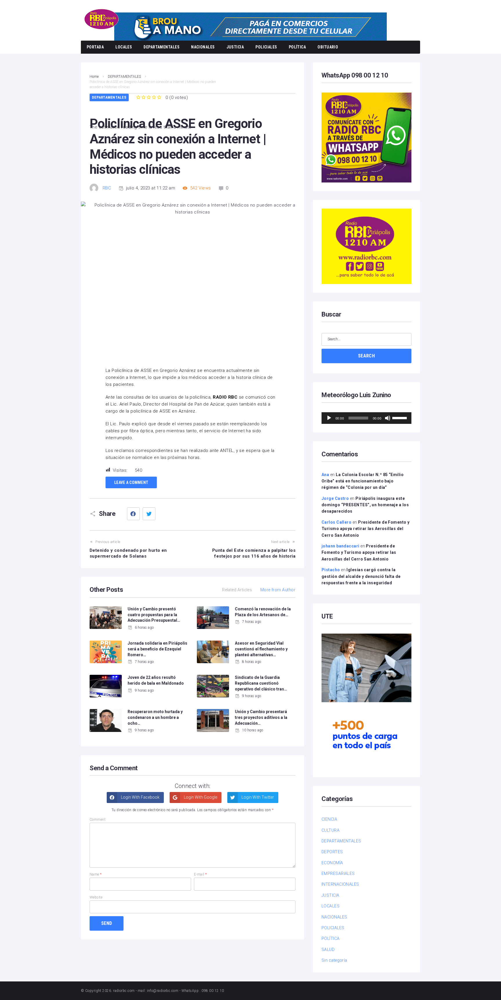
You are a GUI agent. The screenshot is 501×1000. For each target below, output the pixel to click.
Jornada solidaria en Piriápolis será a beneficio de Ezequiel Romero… (157, 649)
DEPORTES (332, 851)
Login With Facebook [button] (139, 797)
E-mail (200, 874)
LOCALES (123, 47)
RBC (107, 188)
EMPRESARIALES (338, 873)
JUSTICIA (235, 47)
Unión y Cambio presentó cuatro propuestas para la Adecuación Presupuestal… (154, 615)
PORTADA (95, 47)
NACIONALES (203, 47)
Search (366, 356)
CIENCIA (329, 819)
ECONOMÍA (332, 862)
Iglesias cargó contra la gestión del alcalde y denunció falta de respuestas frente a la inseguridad (361, 576)
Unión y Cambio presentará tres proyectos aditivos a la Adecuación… (261, 717)
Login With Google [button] (200, 797)
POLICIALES (266, 47)
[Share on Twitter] (149, 513)
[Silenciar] (388, 418)
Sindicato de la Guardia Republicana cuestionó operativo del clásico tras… (261, 683)
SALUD (328, 949)
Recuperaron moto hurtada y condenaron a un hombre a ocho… (155, 717)
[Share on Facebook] (133, 513)
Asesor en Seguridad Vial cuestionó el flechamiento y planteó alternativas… (261, 649)
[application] (366, 418)
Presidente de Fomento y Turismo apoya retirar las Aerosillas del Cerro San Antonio (365, 529)
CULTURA (331, 830)
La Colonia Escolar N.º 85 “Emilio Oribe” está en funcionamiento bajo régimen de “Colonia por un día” (363, 481)
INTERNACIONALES (340, 884)
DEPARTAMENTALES (161, 47)
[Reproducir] (329, 418)
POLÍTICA (297, 47)
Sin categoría (334, 960)
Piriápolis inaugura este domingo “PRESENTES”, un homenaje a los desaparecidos (365, 505)
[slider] (400, 417)
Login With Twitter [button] (257, 797)
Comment (98, 820)
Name (96, 874)
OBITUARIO (327, 47)
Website (96, 897)
